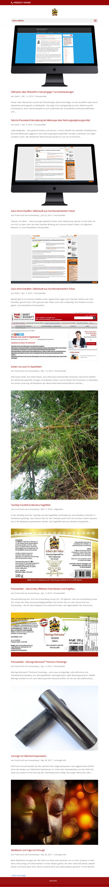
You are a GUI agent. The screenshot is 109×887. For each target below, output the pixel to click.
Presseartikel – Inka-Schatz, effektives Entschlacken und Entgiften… (43, 588)
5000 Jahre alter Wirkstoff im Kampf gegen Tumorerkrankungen (42, 91)
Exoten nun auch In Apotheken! (26, 366)
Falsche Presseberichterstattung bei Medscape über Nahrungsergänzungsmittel (50, 120)
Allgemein (58, 509)
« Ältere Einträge (18, 875)
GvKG (17, 96)
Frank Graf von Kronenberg (27, 215)
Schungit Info (60, 760)
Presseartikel (41, 96)
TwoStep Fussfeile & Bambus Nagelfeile (30, 504)
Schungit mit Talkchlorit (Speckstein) (28, 756)
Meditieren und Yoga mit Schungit (28, 850)
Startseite (53, 881)
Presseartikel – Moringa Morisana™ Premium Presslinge (38, 661)
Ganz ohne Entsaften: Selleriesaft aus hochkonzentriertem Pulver (43, 210)
